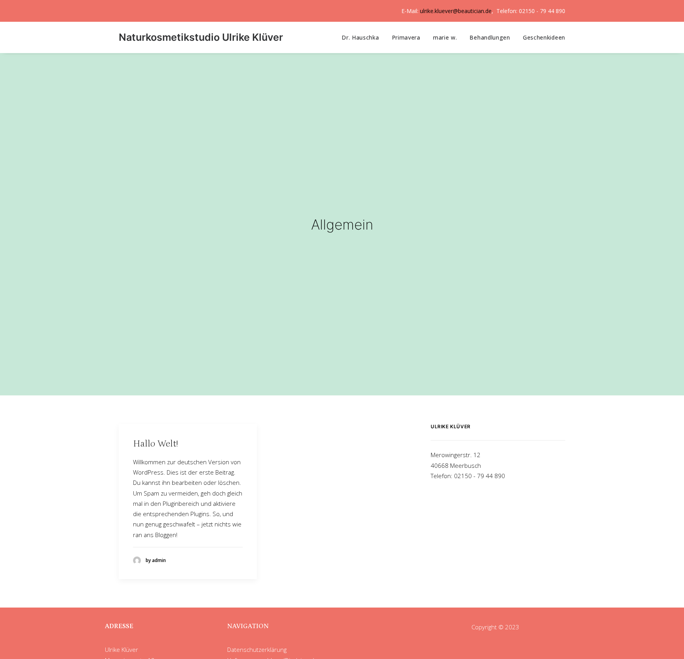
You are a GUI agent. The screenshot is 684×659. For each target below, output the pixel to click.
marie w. (445, 37)
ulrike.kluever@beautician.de (456, 11)
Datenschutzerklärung (257, 649)
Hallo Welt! (155, 443)
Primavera (406, 37)
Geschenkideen (544, 37)
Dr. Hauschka (360, 37)
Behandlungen (489, 37)
